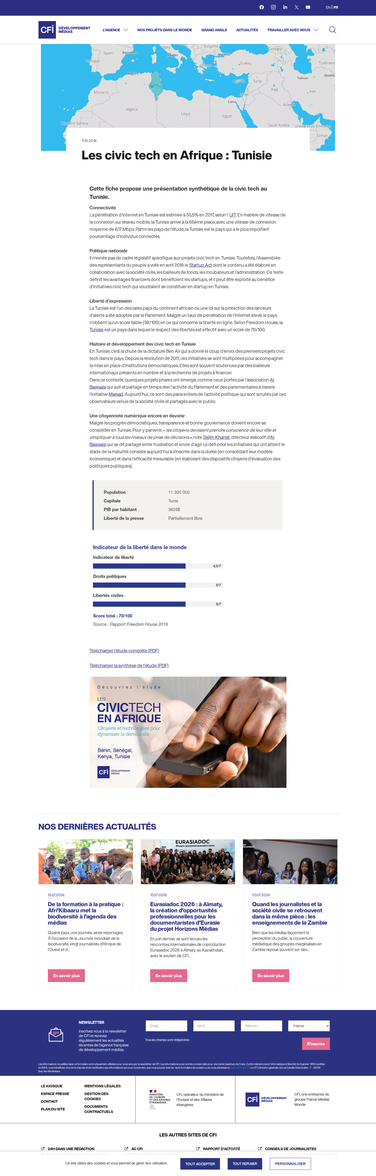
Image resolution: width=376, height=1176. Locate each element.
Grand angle (214, 30)
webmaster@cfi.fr (240, 1068)
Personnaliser (290, 1164)
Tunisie (97, 329)
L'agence (112, 30)
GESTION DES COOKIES (96, 1096)
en (328, 7)
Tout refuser (245, 1163)
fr (336, 7)
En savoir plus (66, 976)
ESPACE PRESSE (55, 1093)
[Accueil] (64, 30)
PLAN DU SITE (53, 1109)
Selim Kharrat (216, 437)
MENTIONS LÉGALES (102, 1086)
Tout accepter (200, 1164)
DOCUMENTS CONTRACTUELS (98, 1109)
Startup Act (200, 265)
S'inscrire (316, 1044)
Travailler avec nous (289, 30)
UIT (232, 214)
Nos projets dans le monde (164, 30)
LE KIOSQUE (51, 1086)
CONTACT (49, 1101)
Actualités (247, 30)
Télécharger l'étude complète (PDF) (124, 650)
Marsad (116, 394)
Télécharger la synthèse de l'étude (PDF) (129, 665)
